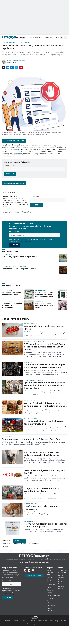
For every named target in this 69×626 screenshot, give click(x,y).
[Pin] (21, 67)
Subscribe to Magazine (14, 141)
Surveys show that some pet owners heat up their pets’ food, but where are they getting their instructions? (44, 513)
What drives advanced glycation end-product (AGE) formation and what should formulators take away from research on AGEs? (44, 393)
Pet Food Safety (23, 42)
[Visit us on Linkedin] (29, 570)
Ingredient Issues (30, 503)
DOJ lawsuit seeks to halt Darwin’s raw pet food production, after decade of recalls (44, 347)
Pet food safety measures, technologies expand (12, 293)
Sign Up (15, 245)
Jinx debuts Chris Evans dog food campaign (19, 269)
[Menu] (65, 37)
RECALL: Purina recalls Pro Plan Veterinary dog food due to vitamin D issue (45, 294)
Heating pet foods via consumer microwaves (41, 507)
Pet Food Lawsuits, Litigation (35, 341)
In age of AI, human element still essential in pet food (41, 489)
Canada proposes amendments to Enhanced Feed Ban (31, 439)
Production (39, 301)
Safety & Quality (8, 42)
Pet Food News (7, 254)
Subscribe (6, 621)
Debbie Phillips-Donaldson (16, 61)
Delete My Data (34, 575)
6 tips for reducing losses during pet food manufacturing (43, 422)
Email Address (9, 165)
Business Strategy (31, 419)
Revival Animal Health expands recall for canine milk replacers (45, 525)
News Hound (28, 362)
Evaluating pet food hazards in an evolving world (44, 305)
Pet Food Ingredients (32, 450)
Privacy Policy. (25, 241)
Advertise (15, 621)
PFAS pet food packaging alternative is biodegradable (12, 305)
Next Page (19, 541)
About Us (23, 621)
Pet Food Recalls (30, 323)
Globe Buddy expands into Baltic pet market (19, 257)
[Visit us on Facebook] (25, 570)
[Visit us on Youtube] (33, 570)
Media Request (42, 621)
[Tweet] (16, 67)
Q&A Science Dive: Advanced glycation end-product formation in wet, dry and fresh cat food (44, 385)
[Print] (3, 67)
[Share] (7, 67)
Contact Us (31, 621)
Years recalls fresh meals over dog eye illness (44, 327)
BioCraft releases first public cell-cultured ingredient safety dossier (42, 453)
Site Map (63, 621)
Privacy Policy (53, 621)
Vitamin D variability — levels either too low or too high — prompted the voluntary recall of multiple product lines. (44, 530)
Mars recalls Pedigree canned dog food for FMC (45, 471)
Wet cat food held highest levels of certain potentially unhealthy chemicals (45, 404)
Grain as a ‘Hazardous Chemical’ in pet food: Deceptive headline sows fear (44, 366)
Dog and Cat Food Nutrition (34, 380)
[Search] (61, 37)
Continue (10, 174)
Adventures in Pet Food (32, 486)
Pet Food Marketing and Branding (14, 266)
